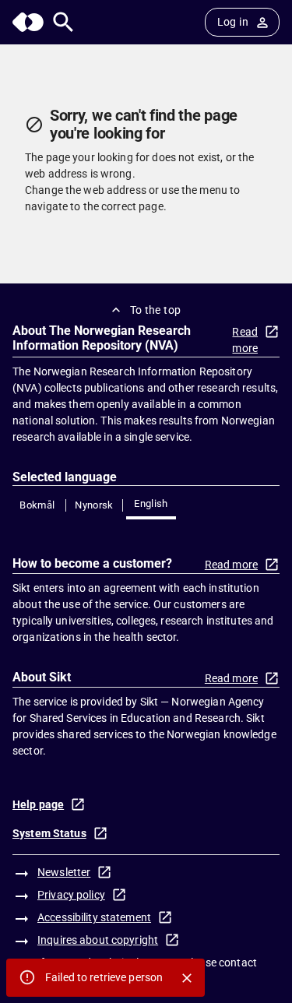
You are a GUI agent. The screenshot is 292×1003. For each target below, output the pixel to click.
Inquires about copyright (97, 940)
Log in (232, 22)
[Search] (63, 22)
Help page (38, 804)
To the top (155, 310)
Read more (245, 340)
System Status (49, 833)
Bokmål (37, 505)
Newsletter (63, 872)
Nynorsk (94, 505)
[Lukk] (187, 978)
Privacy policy (71, 895)
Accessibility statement (94, 917)
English (151, 503)
